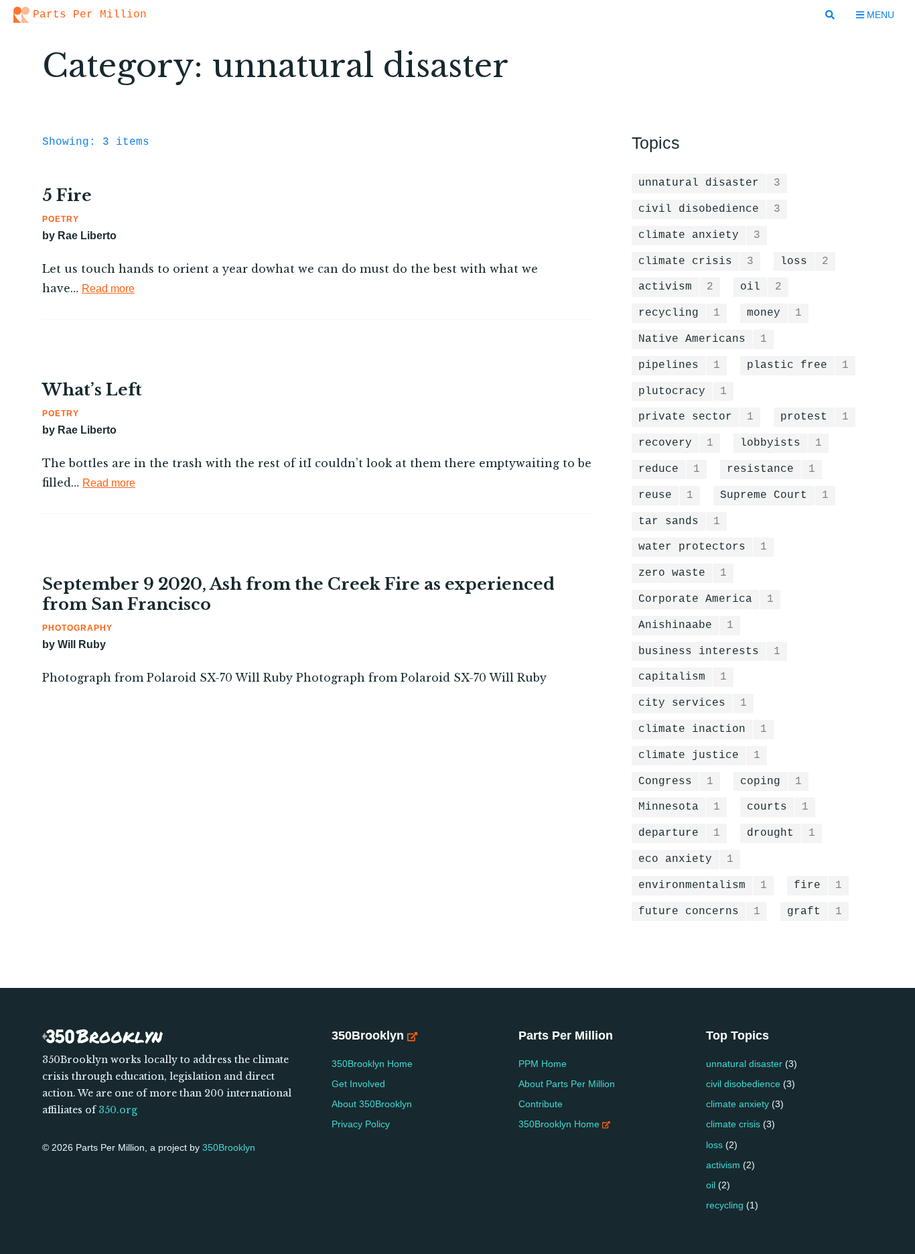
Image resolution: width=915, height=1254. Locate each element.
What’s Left (92, 389)
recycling (725, 1205)
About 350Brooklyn (372, 1104)
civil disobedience (743, 1083)
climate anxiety (737, 1104)
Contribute (541, 1104)
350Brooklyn (228, 1147)
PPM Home (543, 1063)
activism (723, 1164)
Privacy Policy (361, 1124)
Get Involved (358, 1083)
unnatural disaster (744, 1063)
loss (714, 1144)
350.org (117, 1110)
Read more (108, 288)
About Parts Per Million (568, 1083)
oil (710, 1185)
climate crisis (733, 1124)
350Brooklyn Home (372, 1063)
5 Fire (67, 195)
